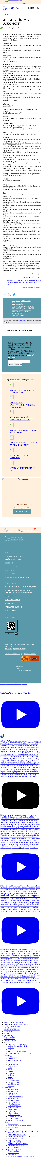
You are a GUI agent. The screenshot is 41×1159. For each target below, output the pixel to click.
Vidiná (10, 1068)
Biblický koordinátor (15, 1116)
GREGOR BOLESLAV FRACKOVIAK (22, 1136)
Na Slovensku (12, 1057)
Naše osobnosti (13, 1127)
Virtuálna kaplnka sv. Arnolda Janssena (21, 1156)
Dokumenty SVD (12, 600)
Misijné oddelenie (10, 1028)
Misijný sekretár (13, 1091)
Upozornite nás (22, 320)
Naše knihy (12, 1111)
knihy (25, 308)
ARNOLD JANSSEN (15, 1133)
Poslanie (11, 1048)
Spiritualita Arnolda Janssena (17, 1051)
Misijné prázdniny (14, 1104)
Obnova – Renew (14, 1118)
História (10, 1050)
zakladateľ (18, 312)
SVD (13, 302)
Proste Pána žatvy (10, 1037)
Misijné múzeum (13, 1098)
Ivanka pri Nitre (13, 1064)
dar (21, 310)
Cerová (10, 1071)
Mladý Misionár (13, 1113)
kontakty (15, 310)
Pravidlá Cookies (30, 654)
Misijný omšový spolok (12, 1030)
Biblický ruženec (9, 1039)
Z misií (10, 1129)
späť (6, 2)
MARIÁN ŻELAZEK (15, 1147)
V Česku (11, 1075)
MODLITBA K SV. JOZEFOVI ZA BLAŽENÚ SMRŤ (23, 444)
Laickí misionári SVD (15, 1097)
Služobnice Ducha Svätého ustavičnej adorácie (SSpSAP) (18, 591)
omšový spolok (29, 306)
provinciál (27, 310)
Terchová (11, 1069)
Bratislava (11, 1059)
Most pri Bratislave (14, 1060)
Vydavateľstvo (13, 1107)
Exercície (26, 301)
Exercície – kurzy (10, 1040)
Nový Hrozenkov (14, 1080)
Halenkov (11, 1086)
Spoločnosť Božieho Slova (17, 1044)
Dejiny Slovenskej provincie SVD (19, 1053)
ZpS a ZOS (9, 596)
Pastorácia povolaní (14, 1106)
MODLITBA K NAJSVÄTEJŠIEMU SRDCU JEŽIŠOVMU (22, 405)
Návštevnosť (11, 610)
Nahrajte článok (13, 607)
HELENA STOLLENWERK (18, 1144)
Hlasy (31, 308)
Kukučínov (11, 1073)
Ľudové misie (18, 315)
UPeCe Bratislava (14, 1102)
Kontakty (7, 1033)
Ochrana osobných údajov (13, 654)
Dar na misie (22, 511)
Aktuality (5, 14)
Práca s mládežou (14, 1100)
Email (11, 359)
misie (26, 312)
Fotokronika (8, 1035)
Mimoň (10, 1078)
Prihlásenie (8, 649)
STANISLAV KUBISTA (16, 1138)
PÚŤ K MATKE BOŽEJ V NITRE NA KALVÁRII (21, 418)
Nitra (9, 1062)
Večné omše (17, 304)
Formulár (10, 603)
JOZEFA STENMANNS (16, 1145)
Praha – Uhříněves (14, 1082)
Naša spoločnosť (17, 306)
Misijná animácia (13, 1089)
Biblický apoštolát (14, 1115)
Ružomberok (12, 1066)
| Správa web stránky (19, 649)
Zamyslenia (16, 301)
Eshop (31, 8)
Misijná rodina (17, 313)
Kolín (10, 1077)
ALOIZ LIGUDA (14, 1140)
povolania (17, 308)
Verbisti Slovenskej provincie (13, 1022)
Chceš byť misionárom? (12, 1026)
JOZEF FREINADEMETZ (17, 1135)
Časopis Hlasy (13, 1109)
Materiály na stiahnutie (15, 1120)
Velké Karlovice (13, 1084)
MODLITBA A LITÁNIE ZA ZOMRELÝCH (22, 391)
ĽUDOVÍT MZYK (14, 1142)
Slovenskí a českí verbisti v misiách (16, 1024)
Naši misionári (13, 1124)
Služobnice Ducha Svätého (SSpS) (20, 587)
